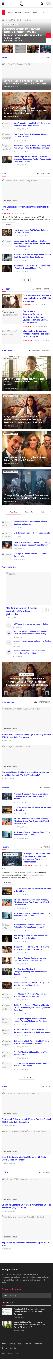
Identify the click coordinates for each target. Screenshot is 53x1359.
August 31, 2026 (9, 87)
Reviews (47, 787)
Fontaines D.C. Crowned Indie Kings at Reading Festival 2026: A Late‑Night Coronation (29, 1311)
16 (27, 151)
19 (27, 129)
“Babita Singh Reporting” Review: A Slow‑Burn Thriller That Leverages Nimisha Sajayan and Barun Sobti (35, 317)
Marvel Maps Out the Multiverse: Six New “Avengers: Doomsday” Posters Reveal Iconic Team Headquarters (32, 159)
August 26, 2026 (19, 1035)
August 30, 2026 (9, 116)
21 (17, 501)
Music (48, 1087)
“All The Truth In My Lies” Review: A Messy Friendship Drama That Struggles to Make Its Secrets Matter (32, 821)
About (4, 1344)
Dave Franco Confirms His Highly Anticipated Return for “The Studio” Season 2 (22, 34)
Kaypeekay (7, 213)
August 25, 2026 (40, 340)
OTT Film (39, 289)
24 (27, 1024)
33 (15, 1249)
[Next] (29, 280)
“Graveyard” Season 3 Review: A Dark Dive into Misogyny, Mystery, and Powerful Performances (31, 796)
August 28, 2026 (19, 271)
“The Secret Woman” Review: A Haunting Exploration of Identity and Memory (37, 298)
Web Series (36, 350)
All (43, 57)
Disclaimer (38, 1344)
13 (25, 213)
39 (17, 116)
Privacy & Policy (15, 1344)
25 (46, 326)
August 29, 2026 (19, 151)
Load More (26, 1077)
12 (27, 260)
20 (27, 1069)
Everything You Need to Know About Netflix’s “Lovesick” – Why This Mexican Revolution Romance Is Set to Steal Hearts (26, 110)
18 (27, 165)
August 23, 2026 (7, 1249)
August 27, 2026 (19, 1024)
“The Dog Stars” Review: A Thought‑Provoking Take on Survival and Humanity (30, 971)
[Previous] (24, 280)
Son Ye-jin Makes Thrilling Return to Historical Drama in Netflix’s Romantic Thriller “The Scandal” (25, 82)
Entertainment (11, 27)
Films (43, 174)
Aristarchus (10, 40)
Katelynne (28, 304)
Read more (8, 224)
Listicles (46, 1172)
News (48, 57)
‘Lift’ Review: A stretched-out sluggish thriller (32, 533)
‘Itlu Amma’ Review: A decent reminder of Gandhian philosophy (21, 611)
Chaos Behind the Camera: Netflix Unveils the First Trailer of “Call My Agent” (36, 334)
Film (48, 174)
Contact (28, 1344)
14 (27, 271)
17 (17, 87)
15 (27, 140)
